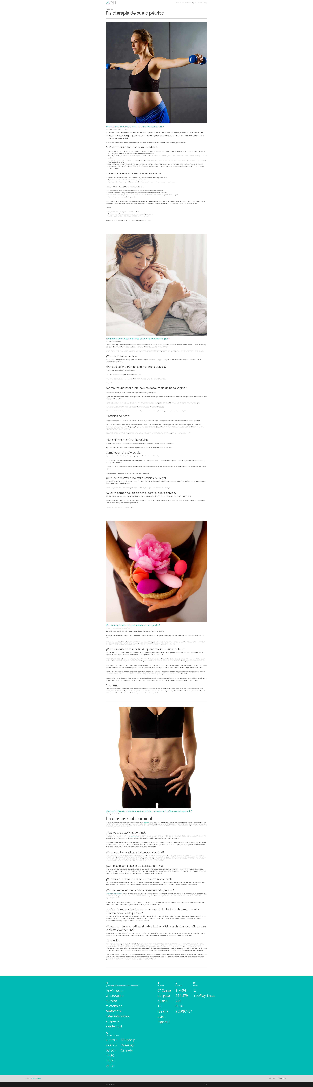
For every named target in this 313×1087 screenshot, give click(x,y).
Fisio (113, 628)
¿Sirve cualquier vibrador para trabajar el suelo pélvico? (133, 625)
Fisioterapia (109, 129)
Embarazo (108, 628)
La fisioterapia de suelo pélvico (114, 893)
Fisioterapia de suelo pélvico (120, 129)
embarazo (146, 822)
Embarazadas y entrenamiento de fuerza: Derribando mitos (135, 126)
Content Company (36, 1078)
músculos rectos (135, 836)
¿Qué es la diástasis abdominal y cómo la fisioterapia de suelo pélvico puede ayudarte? (149, 811)
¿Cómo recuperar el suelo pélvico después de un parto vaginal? (137, 338)
